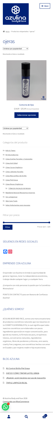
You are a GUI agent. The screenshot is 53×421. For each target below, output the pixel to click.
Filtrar (7, 227)
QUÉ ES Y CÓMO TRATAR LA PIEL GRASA (22, 373)
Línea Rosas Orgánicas (14, 184)
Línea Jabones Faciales (14, 172)
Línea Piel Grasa (12, 180)
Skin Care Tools (11, 201)
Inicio (7, 31)
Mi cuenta (9, 417)
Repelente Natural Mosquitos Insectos (20, 193)
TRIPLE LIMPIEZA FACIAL (16, 382)
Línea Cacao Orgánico (14, 167)
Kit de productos (12, 155)
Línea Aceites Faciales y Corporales (19, 159)
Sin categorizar (11, 197)
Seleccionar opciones (26, 115)
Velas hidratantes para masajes (18, 205)
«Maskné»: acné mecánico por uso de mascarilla (26, 378)
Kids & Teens (10, 150)
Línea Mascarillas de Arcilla (16, 176)
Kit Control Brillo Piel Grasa (18, 368)
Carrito (40, 414)
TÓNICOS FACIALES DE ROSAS (19, 188)
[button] (5, 407)
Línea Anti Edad (12, 163)
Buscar (26, 417)
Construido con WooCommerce (16, 401)
